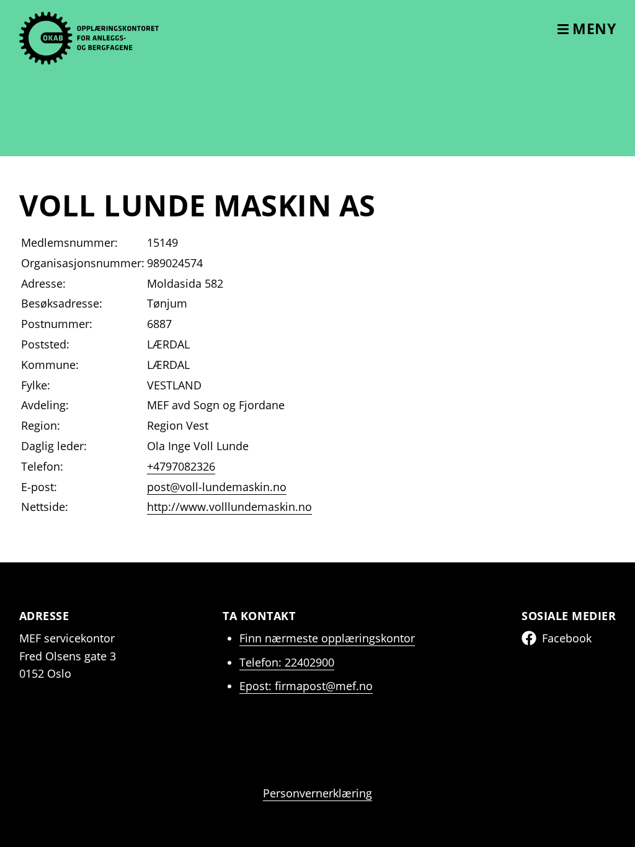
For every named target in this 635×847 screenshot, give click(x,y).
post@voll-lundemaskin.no (216, 486)
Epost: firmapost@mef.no (306, 685)
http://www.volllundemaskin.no (229, 506)
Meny (592, 28)
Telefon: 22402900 (286, 662)
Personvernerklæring (317, 793)
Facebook (567, 638)
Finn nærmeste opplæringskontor (327, 638)
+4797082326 (181, 466)
